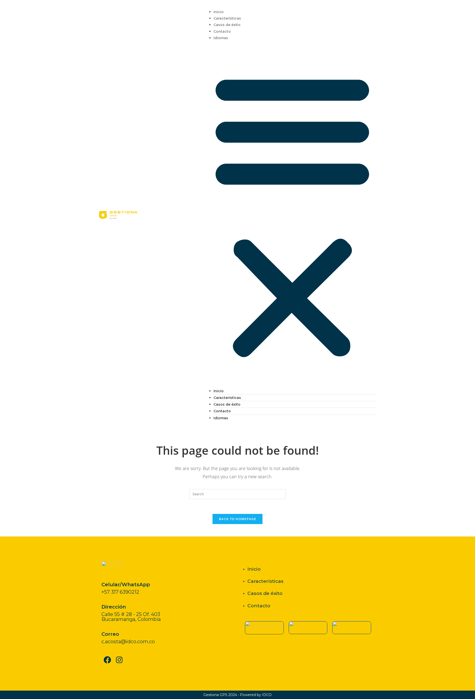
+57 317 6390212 (120, 592)
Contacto (222, 31)
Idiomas (221, 38)
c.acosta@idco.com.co (128, 641)
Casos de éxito (227, 25)
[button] (292, 214)
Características (227, 18)
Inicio (219, 12)
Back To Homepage (237, 519)
